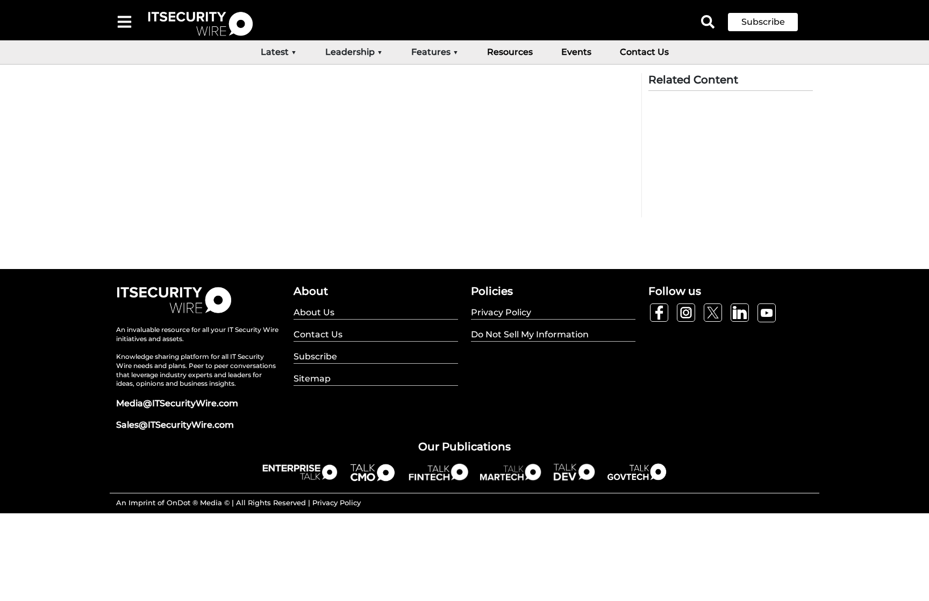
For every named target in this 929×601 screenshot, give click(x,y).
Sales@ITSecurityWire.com (175, 425)
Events (576, 52)
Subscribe (763, 22)
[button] (771, 22)
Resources (510, 52)
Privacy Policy (336, 502)
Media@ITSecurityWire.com (177, 403)
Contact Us (644, 52)
